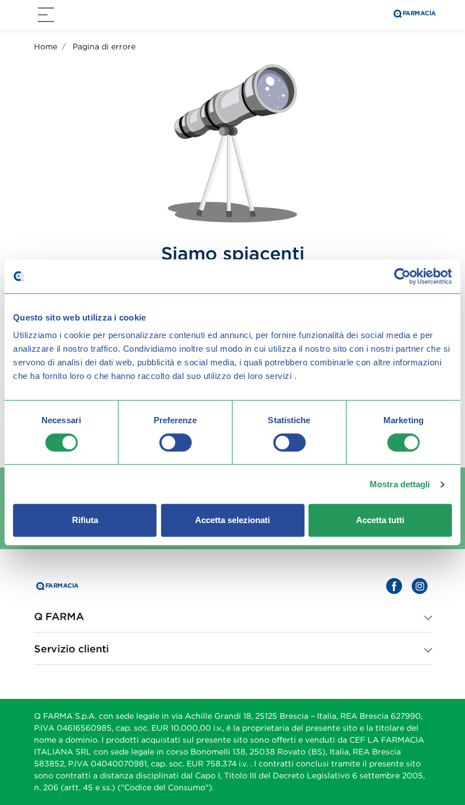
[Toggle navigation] (46, 14)
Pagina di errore (104, 46)
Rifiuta (85, 520)
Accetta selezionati (232, 520)
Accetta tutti (380, 520)
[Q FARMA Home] (414, 15)
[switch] (175, 442)
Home (45, 46)
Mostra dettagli (400, 484)
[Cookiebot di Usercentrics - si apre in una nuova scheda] (402, 276)
